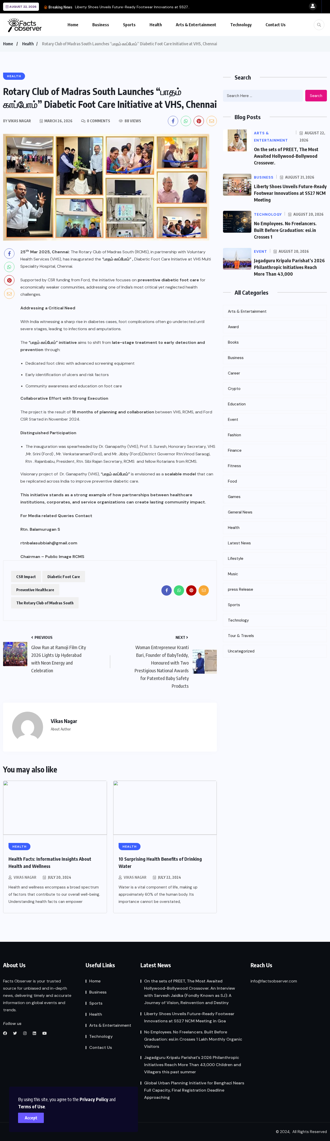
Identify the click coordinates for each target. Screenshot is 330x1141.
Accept (31, 1117)
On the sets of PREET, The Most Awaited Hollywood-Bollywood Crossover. (286, 156)
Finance (235, 450)
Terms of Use (31, 1106)
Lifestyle (235, 558)
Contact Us (276, 24)
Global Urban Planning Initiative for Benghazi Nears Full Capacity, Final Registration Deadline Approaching (194, 1090)
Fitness (234, 465)
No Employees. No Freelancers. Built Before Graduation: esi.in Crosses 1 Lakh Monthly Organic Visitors (193, 1039)
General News (240, 512)
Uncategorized (241, 651)
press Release (240, 589)
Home (73, 24)
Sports (129, 24)
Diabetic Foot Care (63, 576)
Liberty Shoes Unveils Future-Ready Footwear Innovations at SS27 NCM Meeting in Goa (189, 1017)
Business (100, 24)
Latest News (239, 543)
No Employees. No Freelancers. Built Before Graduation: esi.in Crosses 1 (285, 230)
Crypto (234, 388)
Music (233, 574)
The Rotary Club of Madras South (44, 602)
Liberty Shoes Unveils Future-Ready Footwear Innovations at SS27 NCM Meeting (290, 193)
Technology (241, 24)
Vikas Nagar (25, 877)
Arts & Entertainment (196, 24)
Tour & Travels (241, 635)
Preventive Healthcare (35, 589)
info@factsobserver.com (274, 981)
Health (156, 24)
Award (233, 326)
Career (234, 373)
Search (316, 95)
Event (233, 419)
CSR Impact (26, 576)
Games (234, 496)
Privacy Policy (94, 1099)
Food (232, 481)
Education (237, 404)
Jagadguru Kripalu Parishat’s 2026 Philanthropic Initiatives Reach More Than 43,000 (289, 267)
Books (233, 342)
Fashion (234, 435)
